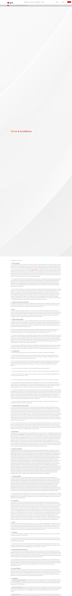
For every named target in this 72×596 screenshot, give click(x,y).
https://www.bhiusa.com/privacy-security (36, 529)
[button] (26, 2)
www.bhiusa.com (33, 268)
